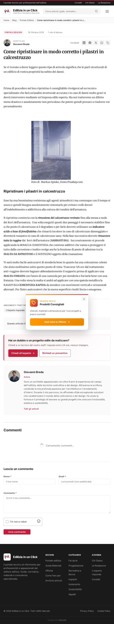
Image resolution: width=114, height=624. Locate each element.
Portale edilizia (53, 560)
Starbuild (62, 620)
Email (62, 476)
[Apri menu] (107, 11)
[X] (96, 42)
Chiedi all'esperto (21, 353)
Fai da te (73, 560)
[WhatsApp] (101, 42)
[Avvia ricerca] (96, 11)
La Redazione (104, 2)
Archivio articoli (53, 580)
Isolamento (74, 584)
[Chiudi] (84, 299)
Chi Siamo (90, 2)
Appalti (72, 594)
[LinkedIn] (84, 42)
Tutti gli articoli (31, 409)
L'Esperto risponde (15, 310)
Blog (14, 20)
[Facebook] (90, 42)
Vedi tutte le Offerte (55, 321)
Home (6, 20)
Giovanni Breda (21, 44)
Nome (7, 476)
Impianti (73, 579)
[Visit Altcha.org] (38, 521)
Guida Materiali (53, 565)
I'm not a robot (18, 521)
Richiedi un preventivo (55, 353)
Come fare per (53, 575)
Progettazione (76, 565)
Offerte (49, 570)
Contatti (78, 2)
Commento (10, 493)
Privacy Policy (87, 611)
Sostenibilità (75, 589)
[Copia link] (107, 42)
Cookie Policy (103, 611)
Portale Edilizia (27, 20)
